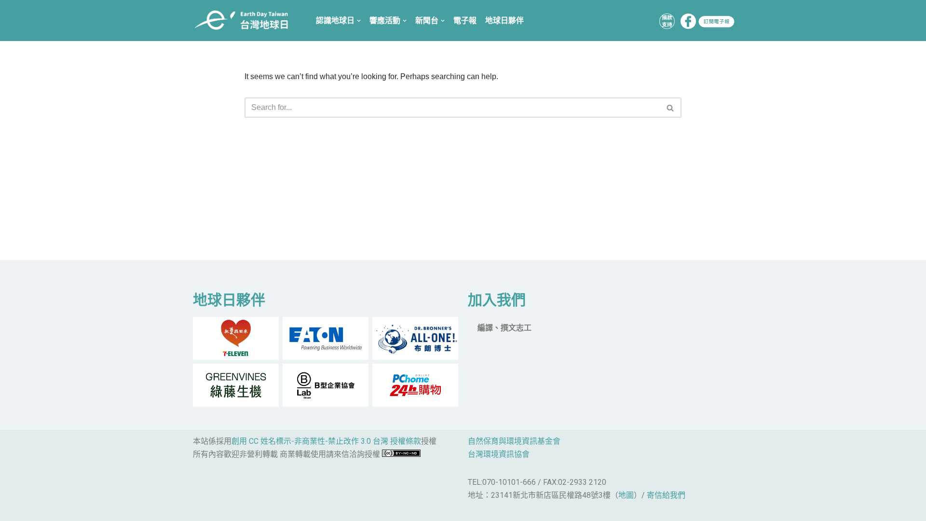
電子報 (465, 20)
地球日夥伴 (504, 20)
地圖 (626, 495)
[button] (670, 107)
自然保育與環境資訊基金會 (514, 441)
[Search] (670, 107)
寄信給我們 (666, 495)
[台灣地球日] (244, 20)
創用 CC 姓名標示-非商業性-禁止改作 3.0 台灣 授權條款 (326, 441)
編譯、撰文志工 (504, 327)
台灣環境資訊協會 (499, 454)
